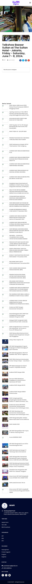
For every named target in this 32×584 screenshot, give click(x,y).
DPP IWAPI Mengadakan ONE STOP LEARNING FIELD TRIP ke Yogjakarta (18, 353)
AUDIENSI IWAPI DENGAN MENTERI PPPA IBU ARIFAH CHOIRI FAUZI (19, 177)
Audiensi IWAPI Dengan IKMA (17, 372)
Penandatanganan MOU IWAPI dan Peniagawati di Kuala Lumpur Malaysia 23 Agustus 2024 (18, 315)
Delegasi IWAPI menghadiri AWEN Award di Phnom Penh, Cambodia (18, 321)
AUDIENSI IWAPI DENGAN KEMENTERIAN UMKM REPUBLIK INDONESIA (19, 164)
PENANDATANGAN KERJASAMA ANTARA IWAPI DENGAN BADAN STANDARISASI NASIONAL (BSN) (17, 276)
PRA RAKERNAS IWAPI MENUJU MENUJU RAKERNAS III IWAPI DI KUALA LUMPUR (19, 295)
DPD (3, 538)
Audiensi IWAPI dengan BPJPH (17, 385)
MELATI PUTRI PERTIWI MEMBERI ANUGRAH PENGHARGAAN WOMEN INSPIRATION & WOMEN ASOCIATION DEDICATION (18, 191)
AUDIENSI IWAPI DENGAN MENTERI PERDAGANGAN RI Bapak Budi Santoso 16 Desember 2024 (18, 217)
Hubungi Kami (5, 549)
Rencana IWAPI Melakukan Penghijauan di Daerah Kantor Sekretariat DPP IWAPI (17, 380)
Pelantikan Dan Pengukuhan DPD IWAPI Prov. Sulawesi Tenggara (18, 470)
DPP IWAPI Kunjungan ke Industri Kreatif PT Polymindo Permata (18, 366)
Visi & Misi (4, 525)
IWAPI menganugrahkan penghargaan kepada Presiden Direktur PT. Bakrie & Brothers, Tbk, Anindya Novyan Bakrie (18, 399)
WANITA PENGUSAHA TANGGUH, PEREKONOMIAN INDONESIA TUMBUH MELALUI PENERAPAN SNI (18, 250)
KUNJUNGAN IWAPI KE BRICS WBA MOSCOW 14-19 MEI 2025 (18, 119)
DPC (3, 541)
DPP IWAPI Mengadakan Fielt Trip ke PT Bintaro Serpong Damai (19, 431)
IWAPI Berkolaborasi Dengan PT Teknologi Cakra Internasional (17, 451)
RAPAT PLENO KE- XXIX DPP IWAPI (17, 131)
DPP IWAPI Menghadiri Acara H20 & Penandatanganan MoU (18, 444)
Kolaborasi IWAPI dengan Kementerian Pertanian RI (16, 308)
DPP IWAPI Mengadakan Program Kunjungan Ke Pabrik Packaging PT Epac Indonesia (18, 347)
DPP (5, 60)
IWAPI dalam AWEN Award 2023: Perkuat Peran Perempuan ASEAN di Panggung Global (18, 107)
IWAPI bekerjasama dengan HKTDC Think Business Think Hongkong (18, 145)
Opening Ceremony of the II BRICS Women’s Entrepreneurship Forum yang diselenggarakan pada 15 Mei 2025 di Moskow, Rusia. (18, 113)
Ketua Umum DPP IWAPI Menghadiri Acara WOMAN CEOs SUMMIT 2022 (18, 477)
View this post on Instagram (10, 69)
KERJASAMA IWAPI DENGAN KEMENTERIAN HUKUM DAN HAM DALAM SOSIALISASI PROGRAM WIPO (19, 282)
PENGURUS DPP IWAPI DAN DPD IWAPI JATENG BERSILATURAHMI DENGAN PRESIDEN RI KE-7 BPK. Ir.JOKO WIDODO (19, 243)
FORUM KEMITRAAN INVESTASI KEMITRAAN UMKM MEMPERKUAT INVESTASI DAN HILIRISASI (17, 198)
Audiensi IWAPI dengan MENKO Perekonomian (17, 392)
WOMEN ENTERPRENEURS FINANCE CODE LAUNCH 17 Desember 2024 (18, 210)
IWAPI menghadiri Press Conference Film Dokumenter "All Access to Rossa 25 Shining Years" (19, 328)
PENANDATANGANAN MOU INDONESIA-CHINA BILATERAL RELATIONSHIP (19, 138)
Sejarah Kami (5, 522)
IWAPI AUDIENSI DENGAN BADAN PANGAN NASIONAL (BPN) (17, 268)
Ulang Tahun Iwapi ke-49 (16, 340)
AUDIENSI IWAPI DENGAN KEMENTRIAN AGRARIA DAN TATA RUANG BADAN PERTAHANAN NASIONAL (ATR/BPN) (19, 289)
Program (4, 554)
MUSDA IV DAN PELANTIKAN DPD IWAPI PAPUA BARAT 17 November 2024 (19, 256)
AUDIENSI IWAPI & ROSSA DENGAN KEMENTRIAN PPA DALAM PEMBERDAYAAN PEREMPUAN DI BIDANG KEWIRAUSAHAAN (19, 302)
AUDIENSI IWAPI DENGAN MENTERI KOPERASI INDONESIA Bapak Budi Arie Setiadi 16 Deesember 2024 (19, 224)
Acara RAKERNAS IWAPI (15, 437)
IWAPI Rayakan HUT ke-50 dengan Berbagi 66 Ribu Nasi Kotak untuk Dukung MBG (18, 126)
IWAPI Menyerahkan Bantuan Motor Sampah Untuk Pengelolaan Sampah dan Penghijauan (19, 334)
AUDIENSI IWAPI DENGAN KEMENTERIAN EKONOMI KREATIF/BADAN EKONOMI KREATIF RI (19, 159)
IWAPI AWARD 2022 (14, 424)
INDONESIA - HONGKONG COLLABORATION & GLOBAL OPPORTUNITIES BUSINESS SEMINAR (18, 237)
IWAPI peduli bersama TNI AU (17, 482)
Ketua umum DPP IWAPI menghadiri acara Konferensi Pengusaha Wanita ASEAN (19, 490)
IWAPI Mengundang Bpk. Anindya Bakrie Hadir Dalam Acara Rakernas (19, 418)
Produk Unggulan (6, 552)
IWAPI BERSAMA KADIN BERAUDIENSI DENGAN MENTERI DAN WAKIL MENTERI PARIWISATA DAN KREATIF (19, 230)
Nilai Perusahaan (6, 527)
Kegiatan (4, 557)
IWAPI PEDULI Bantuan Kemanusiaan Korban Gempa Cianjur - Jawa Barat (19, 360)
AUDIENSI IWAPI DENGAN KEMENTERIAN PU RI (19, 151)
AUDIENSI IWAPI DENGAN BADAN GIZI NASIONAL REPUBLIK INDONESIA (18, 171)
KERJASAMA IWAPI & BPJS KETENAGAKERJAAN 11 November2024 (19, 262)
